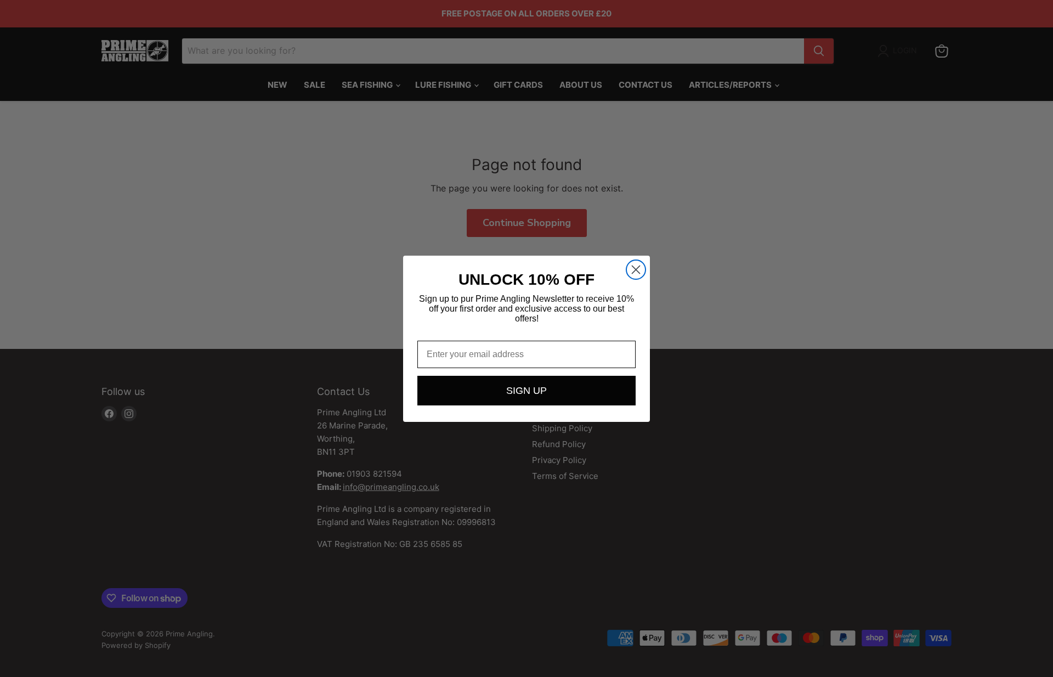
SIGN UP (526, 390)
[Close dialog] (636, 269)
